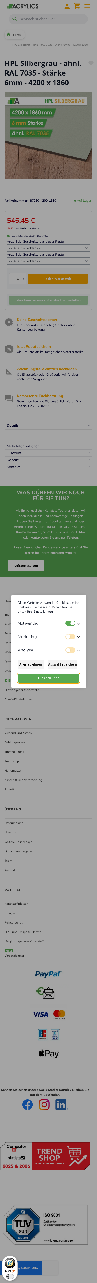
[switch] (70, 623)
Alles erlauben (49, 678)
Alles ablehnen (30, 664)
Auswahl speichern (62, 664)
